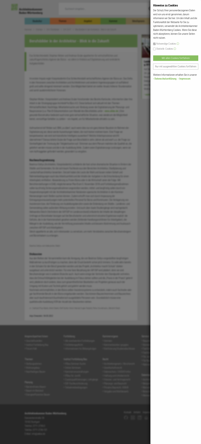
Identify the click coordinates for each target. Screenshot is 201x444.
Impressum (184, 78)
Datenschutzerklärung (165, 78)
